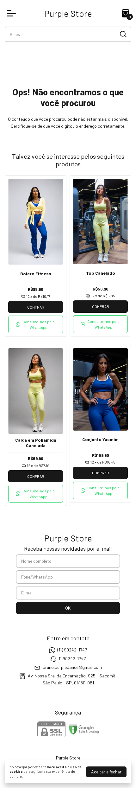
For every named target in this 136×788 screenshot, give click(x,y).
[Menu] (13, 13)
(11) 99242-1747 (72, 649)
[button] (35, 324)
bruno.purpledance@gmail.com (72, 667)
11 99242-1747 (72, 658)
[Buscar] (122, 34)
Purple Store (68, 13)
